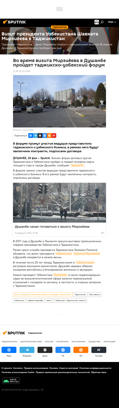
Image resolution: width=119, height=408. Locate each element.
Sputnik (18, 130)
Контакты (18, 368)
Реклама (53, 368)
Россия (49, 341)
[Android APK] (11, 381)
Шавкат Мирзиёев (35, 300)
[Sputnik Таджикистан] (15, 24)
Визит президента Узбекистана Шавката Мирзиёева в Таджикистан (42, 294)
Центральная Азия (31, 341)
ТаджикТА (77, 165)
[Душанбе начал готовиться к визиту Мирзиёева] (59, 203)
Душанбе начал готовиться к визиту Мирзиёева (52, 226)
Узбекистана (64, 253)
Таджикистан (80, 294)
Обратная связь (98, 372)
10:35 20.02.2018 (21, 71)
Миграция (109, 341)
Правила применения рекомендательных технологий (63, 372)
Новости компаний (68, 368)
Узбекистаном (85, 262)
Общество (94, 341)
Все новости (95, 294)
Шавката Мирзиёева (87, 253)
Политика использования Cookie (18, 372)
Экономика (78, 341)
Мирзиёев (60, 275)
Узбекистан (19, 300)
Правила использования (36, 368)
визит (49, 300)
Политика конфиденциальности (95, 368)
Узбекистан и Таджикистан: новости (70, 300)
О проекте (7, 368)
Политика (62, 341)
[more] (102, 233)
